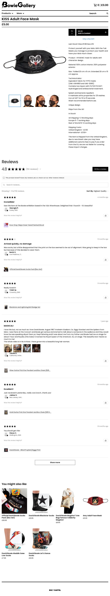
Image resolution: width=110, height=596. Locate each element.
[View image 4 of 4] (54, 101)
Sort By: (90, 191)
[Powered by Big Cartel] (55, 590)
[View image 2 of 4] (28, 101)
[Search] (107, 13)
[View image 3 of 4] (41, 101)
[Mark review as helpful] (105, 215)
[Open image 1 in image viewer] (34, 61)
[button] (40, 169)
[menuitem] (7, 13)
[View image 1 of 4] (15, 101)
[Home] (18, 5)
